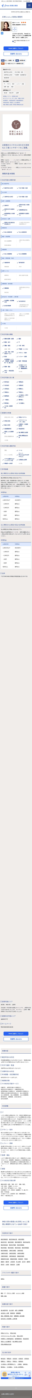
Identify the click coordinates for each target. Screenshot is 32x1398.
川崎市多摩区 (20, 1253)
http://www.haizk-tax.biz (7, 1027)
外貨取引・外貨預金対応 (7, 1338)
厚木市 (2, 1264)
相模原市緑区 (20, 1256)
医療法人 (3, 1361)
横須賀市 (20, 1259)
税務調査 (18, 1313)
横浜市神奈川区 (13, 1239)
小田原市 (12, 1261)
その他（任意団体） (19, 1367)
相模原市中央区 (5, 1259)
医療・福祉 (4, 1296)
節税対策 (12, 1313)
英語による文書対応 (6, 1341)
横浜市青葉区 (25, 1247)
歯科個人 (25, 1364)
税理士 (2, 1279)
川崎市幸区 (20, 1250)
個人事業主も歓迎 (17, 1341)
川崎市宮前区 (4, 1256)
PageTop (16, 1388)
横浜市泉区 (18, 1247)
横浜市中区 (4, 1242)
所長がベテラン (5, 1333)
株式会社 (3, 1358)
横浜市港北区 (4, 1245)
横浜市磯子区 (18, 1242)
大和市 (7, 1264)
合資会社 (20, 1358)
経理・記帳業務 (19, 1310)
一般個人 (19, 1364)
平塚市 (26, 1259)
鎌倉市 (2, 1261)
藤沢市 (7, 1261)
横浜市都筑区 (4, 1250)
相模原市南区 (13, 1259)
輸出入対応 (20, 1336)
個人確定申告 (4, 1310)
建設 (2, 1293)
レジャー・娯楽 (20, 1293)
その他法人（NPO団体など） (8, 1364)
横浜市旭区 (4, 1247)
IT (5, 1293)
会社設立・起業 (5, 1313)
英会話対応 (26, 1338)
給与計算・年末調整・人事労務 (9, 1318)
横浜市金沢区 (26, 1242)
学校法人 (15, 1361)
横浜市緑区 (11, 1247)
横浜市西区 (21, 1239)
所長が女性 (13, 1333)
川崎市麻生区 (12, 1256)
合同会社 (26, 1358)
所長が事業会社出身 (6, 1344)
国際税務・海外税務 (19, 1316)
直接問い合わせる (16, 54)
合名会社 (15, 1358)
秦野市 (28, 1261)
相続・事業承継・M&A (7, 1316)
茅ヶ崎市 (18, 1261)
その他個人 (10, 1367)
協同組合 (20, 1361)
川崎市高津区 (12, 1253)
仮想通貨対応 (18, 1338)
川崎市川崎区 (12, 1250)
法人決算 (11, 1310)
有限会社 (9, 1358)
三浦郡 (18, 1264)
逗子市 (24, 1261)
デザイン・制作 (11, 1293)
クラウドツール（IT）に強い (8, 1336)
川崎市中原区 (4, 1253)
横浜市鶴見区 (4, 1239)
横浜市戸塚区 (12, 1245)
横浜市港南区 (20, 1245)
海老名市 (12, 1264)
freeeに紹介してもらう (16, 48)
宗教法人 (9, 1361)
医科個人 (3, 1367)
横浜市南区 (11, 1242)
